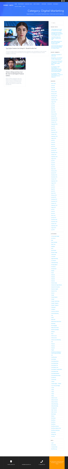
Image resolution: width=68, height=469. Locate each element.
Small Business (54, 357)
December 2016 (54, 95)
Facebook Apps (54, 282)
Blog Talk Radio (54, 242)
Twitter (52, 389)
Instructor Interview (55, 311)
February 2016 (54, 114)
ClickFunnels (53, 254)
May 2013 (53, 164)
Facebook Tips (54, 291)
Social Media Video (54, 371)
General (52, 293)
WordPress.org (54, 448)
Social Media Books (54, 361)
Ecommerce (53, 266)
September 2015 (54, 124)
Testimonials (53, 379)
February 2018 (54, 91)
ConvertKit (53, 256)
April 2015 (53, 128)
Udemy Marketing (54, 403)
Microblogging (54, 325)
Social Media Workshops (55, 375)
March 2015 (53, 130)
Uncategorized (54, 407)
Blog (24, 6)
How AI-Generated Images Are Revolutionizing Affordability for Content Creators (57, 47)
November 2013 (54, 152)
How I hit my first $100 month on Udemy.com (57, 76)
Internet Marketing (54, 313)
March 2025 (53, 83)
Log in (52, 442)
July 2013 (53, 160)
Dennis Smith (8, 5)
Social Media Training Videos (56, 369)
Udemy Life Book (54, 401)
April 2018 (53, 89)
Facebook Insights (54, 289)
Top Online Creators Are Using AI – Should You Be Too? (21, 48)
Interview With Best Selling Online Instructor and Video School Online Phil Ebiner (56, 70)
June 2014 (53, 142)
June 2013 (53, 162)
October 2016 (53, 97)
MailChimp (53, 319)
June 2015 (53, 126)
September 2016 (54, 99)
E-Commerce (53, 260)
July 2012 (53, 185)
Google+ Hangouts (54, 303)
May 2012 (53, 189)
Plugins (52, 349)
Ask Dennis (53, 238)
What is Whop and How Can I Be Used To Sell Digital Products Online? (15, 73)
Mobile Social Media (55, 329)
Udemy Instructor (54, 399)
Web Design (53, 414)
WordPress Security (55, 426)
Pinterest (53, 343)
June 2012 (53, 187)
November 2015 (54, 120)
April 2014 (53, 146)
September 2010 (54, 225)
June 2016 (53, 105)
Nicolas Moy (53, 57)
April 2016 (53, 109)
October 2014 (53, 134)
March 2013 (53, 168)
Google (52, 295)
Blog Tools (53, 244)
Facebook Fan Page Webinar (56, 284)
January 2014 (53, 150)
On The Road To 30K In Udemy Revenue (56, 63)
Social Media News (54, 363)
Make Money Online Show (56, 321)
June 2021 (53, 85)
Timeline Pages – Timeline (56, 383)
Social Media (53, 359)
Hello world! (53, 55)
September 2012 (54, 181)
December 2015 (54, 118)
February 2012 (54, 195)
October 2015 (53, 122)
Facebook (53, 274)
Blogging (53, 246)
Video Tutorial (54, 410)
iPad (52, 315)
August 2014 (53, 138)
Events (52, 272)
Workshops (53, 432)
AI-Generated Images (55, 236)
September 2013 (54, 156)
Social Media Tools (54, 367)
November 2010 (54, 221)
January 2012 (53, 197)
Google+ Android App (55, 301)
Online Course (54, 335)
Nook (52, 333)
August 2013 (53, 158)
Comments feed (54, 446)
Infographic (53, 307)
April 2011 (53, 213)
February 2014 (54, 148)
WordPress (53, 420)
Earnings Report (54, 264)
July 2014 (53, 140)
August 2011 (53, 207)
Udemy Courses (54, 397)
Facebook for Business (55, 287)
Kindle (52, 317)
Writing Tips (53, 434)
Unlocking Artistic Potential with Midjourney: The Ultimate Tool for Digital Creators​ (57, 34)
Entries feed (53, 444)
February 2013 (54, 170)
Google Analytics (54, 297)
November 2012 (54, 176)
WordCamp (53, 418)
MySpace (53, 331)
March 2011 (53, 215)
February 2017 (54, 93)
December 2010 (54, 219)
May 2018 (53, 87)
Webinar (52, 416)
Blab (52, 240)
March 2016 (53, 112)
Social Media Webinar (55, 373)
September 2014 (54, 136)
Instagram (53, 309)
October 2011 (53, 203)
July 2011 (53, 209)
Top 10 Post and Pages (55, 385)
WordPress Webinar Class (56, 428)
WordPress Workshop (55, 430)
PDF (52, 341)
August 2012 (53, 183)
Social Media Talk (54, 365)
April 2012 (53, 191)
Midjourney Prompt (55, 327)
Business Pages (54, 252)
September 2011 (54, 205)
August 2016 (53, 101)
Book (52, 248)
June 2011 (53, 211)
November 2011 (54, 201)
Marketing (53, 323)
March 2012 (53, 193)
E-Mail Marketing (54, 262)
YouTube (53, 436)
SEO (52, 355)
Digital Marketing (54, 258)
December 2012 (54, 174)
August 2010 (53, 227)
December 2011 (54, 199)
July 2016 (53, 103)
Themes (52, 381)
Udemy (52, 395)
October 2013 (53, 154)
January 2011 (53, 217)
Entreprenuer (53, 268)
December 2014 (54, 132)
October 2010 (53, 223)
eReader (52, 270)
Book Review (53, 250)
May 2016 (53, 107)
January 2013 (53, 172)
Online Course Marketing (56, 339)
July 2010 (53, 229)
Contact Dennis (18, 6)
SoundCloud (53, 377)
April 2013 (53, 166)
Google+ (52, 299)
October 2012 (53, 179)
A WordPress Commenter (56, 54)
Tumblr (52, 387)
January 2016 (53, 116)
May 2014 (53, 144)
